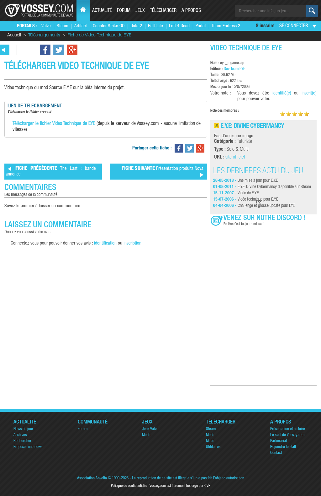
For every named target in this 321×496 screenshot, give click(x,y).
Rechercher (22, 441)
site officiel (235, 157)
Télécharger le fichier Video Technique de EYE (54, 124)
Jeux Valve (150, 429)
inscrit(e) (309, 93)
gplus (72, 50)
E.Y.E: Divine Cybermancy (252, 126)
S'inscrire (265, 26)
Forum (123, 10)
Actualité (102, 10)
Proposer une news (27, 447)
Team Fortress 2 (226, 26)
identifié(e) (281, 93)
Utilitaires (213, 447)
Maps (210, 441)
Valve (46, 26)
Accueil (14, 35)
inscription (132, 243)
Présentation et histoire (287, 429)
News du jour (23, 429)
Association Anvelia (92, 479)
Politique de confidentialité (129, 486)
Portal (201, 26)
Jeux (140, 10)
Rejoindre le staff (283, 447)
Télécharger (163, 10)
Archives (20, 435)
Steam (62, 26)
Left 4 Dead (179, 26)
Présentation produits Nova (162, 168)
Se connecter (293, 26)
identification (105, 243)
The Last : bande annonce (51, 171)
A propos (191, 10)
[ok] (312, 11)
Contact (276, 453)
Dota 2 (136, 26)
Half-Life (155, 26)
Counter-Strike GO (108, 26)
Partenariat (278, 441)
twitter (58, 50)
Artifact (80, 26)
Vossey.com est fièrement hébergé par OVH (180, 486)
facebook (45, 50)
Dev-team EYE (234, 69)
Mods (146, 435)
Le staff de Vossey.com (287, 435)
